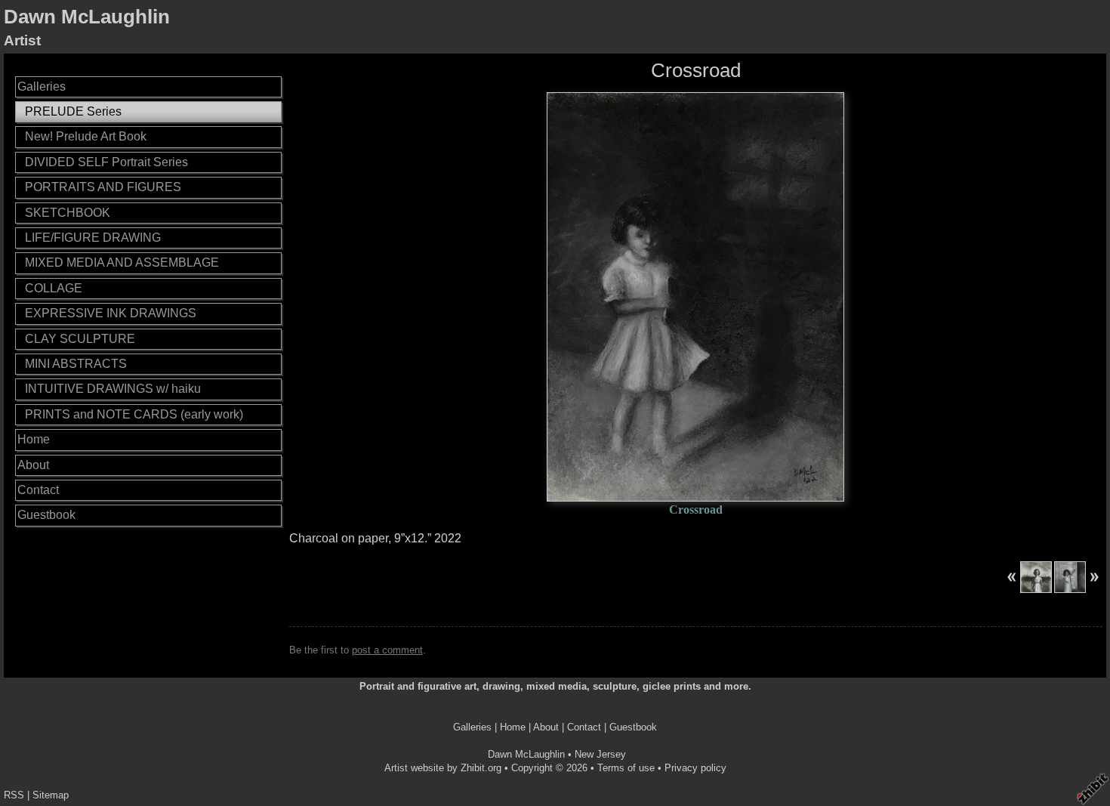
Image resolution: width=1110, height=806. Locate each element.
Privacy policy (695, 768)
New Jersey (600, 754)
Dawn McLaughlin (87, 16)
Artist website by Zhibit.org (442, 768)
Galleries (41, 86)
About (33, 465)
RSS (14, 795)
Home (33, 439)
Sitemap (50, 795)
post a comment (387, 650)
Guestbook (46, 514)
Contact (38, 489)
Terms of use (626, 768)
